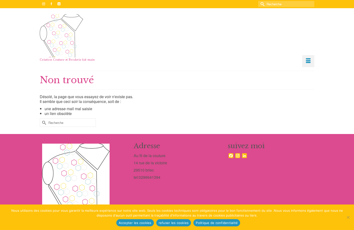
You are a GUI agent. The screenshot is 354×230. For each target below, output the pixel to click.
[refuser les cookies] (348, 217)
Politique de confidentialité (217, 223)
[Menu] (308, 61)
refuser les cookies (174, 223)
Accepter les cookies (135, 223)
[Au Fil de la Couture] (83, 36)
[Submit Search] (261, 4)
